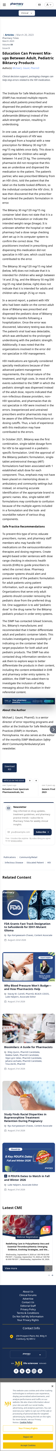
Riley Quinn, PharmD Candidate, (24, 1052)
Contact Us (28, 1302)
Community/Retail (28, 857)
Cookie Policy (26, 1422)
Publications (10, 857)
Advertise (28, 1298)
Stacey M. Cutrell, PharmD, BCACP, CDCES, (28, 993)
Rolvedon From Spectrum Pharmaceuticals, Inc (15, 790)
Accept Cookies (28, 1445)
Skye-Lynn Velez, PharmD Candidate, (23, 1058)
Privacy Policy (28, 1309)
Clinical (24, 13)
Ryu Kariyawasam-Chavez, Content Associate (30, 935)
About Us (28, 1291)
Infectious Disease (14, 862)
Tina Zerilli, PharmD (15, 1063)
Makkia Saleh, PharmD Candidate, (22, 1055)
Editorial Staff (28, 1305)
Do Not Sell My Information (28, 1316)
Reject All (28, 1437)
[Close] (52, 1386)
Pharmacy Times (10, 38)
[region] (28, 1416)
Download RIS (10, 768)
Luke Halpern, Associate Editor (20, 996)
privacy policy (16, 840)
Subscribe (41, 832)
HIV (49, 862)
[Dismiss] (51, 701)
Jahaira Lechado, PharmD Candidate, (23, 1061)
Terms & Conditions (28, 1313)
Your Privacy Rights (28, 1320)
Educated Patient (35, 862)
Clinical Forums (28, 1295)
